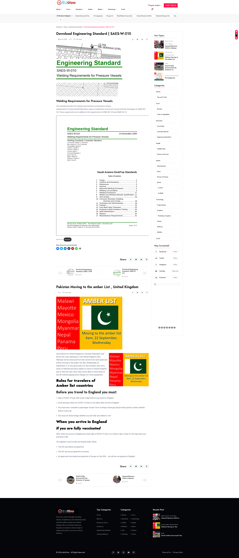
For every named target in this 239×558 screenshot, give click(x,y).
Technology (111, 9)
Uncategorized (169, 55)
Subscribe (175, 271)
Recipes (159, 109)
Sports (159, 182)
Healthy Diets (161, 149)
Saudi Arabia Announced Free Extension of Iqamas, (83, 478)
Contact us (100, 526)
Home (99, 515)
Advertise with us (102, 523)
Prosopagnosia (137, 16)
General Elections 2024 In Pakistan (128, 477)
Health (90, 9)
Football (160, 193)
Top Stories (168, 44)
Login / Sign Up (170, 5)
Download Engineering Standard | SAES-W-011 (130, 271)
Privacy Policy (178, 552)
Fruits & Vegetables (163, 114)
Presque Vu (149, 16)
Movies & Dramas (162, 177)
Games (159, 221)
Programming (161, 205)
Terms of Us (166, 552)
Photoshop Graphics (164, 216)
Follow (175, 252)
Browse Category (64, 16)
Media (100, 9)
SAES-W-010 (59, 239)
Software (160, 227)
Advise (58, 9)
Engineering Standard (164, 137)
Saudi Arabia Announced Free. (171, 535)
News (166, 41)
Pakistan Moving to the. (169, 527)
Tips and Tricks (162, 97)
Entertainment (161, 166)
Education (79, 9)
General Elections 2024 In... (81, 16)
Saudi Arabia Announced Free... (120, 16)
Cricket (160, 188)
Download (67, 239)
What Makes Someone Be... (164, 16)
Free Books (160, 126)
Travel (123, 9)
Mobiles (159, 232)
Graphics (160, 210)
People (171, 41)
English (157, 5)
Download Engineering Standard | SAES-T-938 (84, 270)
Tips (123, 530)
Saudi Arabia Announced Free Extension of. (170, 68)
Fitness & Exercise (163, 154)
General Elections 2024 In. (170, 518)
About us (99, 519)
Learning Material (162, 132)
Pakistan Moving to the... (100, 16)
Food (68, 9)
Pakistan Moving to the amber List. (171, 58)
